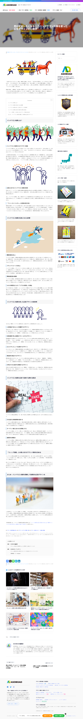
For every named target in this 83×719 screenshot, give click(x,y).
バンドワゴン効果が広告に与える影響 (15, 105)
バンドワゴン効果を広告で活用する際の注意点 (17, 109)
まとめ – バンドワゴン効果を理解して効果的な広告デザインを (20, 114)
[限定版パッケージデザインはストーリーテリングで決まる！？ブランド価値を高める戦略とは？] (41, 599)
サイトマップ (41, 701)
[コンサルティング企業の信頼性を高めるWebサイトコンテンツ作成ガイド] (17, 579)
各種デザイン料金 (47, 715)
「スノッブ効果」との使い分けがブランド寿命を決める (19, 112)
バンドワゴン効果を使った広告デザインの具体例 (17, 107)
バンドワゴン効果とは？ (13, 102)
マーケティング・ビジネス (55, 33)
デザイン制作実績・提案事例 (42, 10)
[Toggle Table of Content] (50, 100)
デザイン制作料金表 (41, 683)
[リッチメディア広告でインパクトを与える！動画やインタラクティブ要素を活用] (17, 619)
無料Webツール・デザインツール (58, 694)
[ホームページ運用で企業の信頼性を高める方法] (17, 599)
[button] (65, 714)
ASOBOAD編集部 (18, 644)
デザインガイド (49, 692)
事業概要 (60, 4)
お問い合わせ (9, 10)
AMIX (47, 710)
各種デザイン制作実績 (40, 692)
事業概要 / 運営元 (39, 699)
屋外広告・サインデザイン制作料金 (61, 685)
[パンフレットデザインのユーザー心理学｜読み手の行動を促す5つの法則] (41, 619)
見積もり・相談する (59, 715)
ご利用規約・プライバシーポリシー (69, 4)
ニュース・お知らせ (62, 699)
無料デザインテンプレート (42, 694)
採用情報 (79, 4)
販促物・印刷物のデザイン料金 (53, 683)
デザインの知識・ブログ (57, 10)
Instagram (18, 553)
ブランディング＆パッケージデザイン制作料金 (44, 685)
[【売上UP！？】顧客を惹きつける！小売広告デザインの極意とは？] (41, 579)
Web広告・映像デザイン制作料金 (42, 686)
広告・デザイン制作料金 (25, 10)
